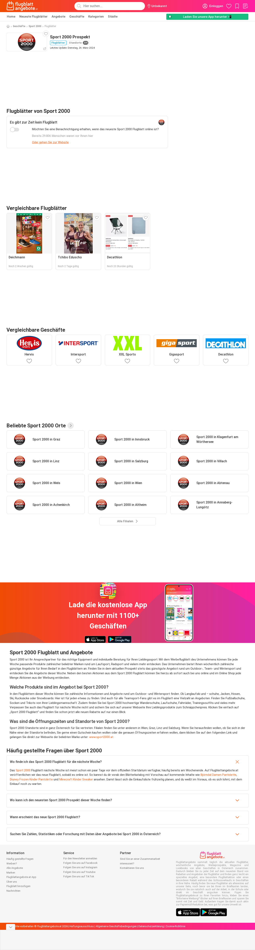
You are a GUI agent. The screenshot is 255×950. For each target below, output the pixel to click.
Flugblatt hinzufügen (18, 886)
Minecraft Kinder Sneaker (76, 779)
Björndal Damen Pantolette (218, 775)
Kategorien (96, 16)
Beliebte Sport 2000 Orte (36, 426)
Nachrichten (13, 890)
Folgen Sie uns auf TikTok (78, 876)
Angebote (58, 16)
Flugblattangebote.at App (21, 877)
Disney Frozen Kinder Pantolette (31, 779)
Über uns (11, 881)
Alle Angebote (14, 867)
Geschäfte (76, 16)
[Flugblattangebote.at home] (22, 6)
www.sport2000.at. (102, 737)
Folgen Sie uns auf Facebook (80, 862)
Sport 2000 (35, 26)
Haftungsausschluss (82, 926)
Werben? (11, 863)
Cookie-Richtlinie (175, 926)
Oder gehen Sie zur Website (50, 142)
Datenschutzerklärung (151, 926)
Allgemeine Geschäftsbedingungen (116, 926)
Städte (113, 16)
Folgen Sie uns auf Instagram (80, 867)
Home (11, 16)
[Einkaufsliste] (245, 6)
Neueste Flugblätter (33, 16)
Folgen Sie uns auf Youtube (79, 871)
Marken (10, 872)
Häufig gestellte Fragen (19, 858)
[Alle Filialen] (70, 425)
